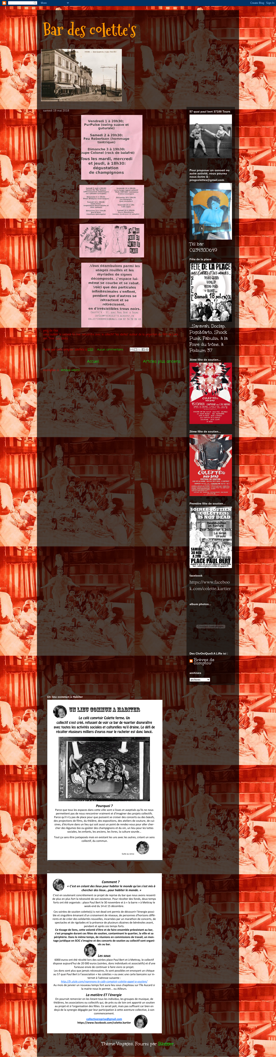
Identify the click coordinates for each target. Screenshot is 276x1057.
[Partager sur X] (139, 349)
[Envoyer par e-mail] (132, 349)
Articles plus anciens (161, 362)
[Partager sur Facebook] (143, 349)
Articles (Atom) (70, 370)
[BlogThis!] (136, 349)
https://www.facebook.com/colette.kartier (210, 585)
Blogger (166, 1044)
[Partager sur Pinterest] (147, 349)
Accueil (93, 362)
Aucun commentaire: (110, 350)
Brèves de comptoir (204, 661)
